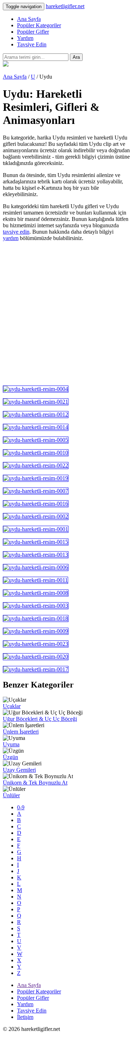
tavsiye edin (16, 232)
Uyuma (11, 744)
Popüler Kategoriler (39, 25)
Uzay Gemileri (19, 770)
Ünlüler (11, 795)
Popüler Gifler (33, 32)
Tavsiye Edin (31, 44)
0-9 (20, 807)
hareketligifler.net (65, 6)
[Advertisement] (66, 313)
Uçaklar (12, 706)
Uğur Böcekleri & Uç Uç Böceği (40, 719)
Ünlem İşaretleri (21, 732)
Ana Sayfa (29, 19)
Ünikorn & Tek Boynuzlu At (35, 783)
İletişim (25, 1017)
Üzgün (10, 757)
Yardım (25, 38)
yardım (10, 238)
